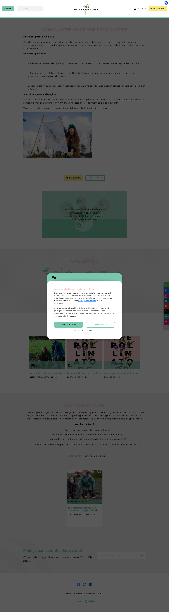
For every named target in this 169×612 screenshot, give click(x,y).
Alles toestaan (68, 324)
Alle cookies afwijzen (84, 331)
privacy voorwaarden (87, 301)
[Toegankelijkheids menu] (166, 3)
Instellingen (100, 324)
